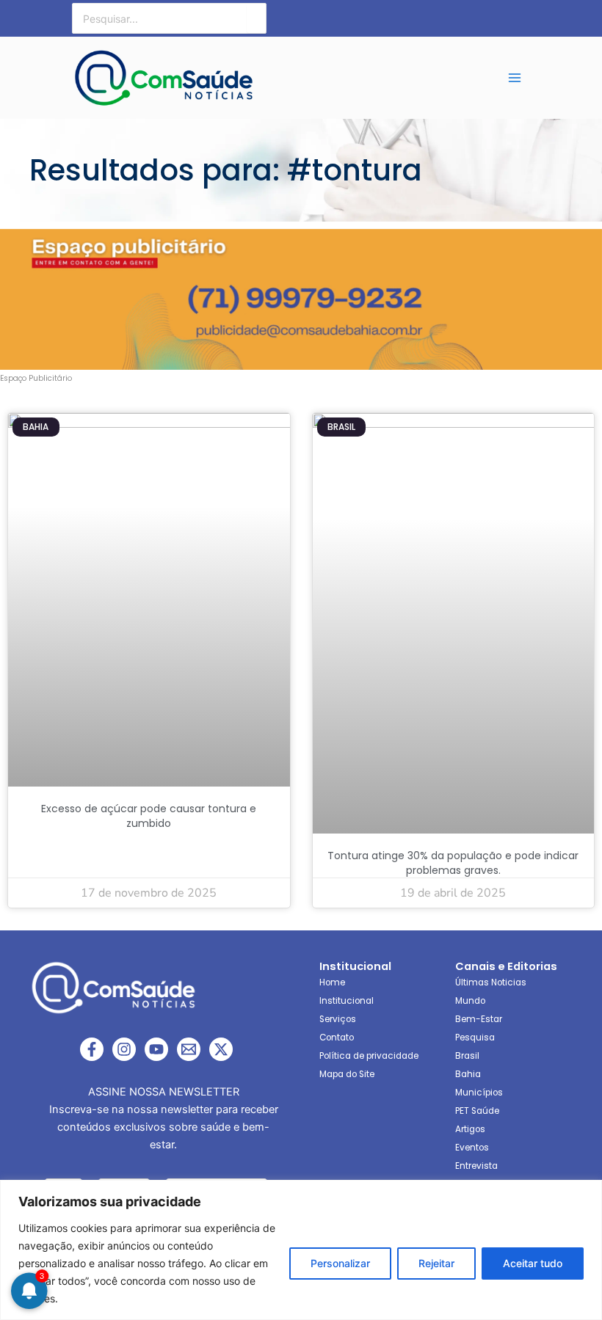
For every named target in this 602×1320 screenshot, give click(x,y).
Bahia (468, 1074)
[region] (301, 1250)
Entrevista (476, 1166)
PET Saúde (477, 1111)
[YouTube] (156, 1049)
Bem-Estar (478, 1019)
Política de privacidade (368, 1056)
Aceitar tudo (532, 1263)
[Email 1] (188, 1049)
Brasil (467, 1056)
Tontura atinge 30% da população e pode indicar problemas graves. (453, 863)
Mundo (470, 1001)
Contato (336, 1037)
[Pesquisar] (256, 18)
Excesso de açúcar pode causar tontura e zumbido (148, 816)
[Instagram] (124, 1049)
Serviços (337, 1019)
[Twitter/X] (221, 1049)
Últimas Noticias (490, 982)
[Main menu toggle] (514, 77)
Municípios (479, 1092)
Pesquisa (475, 1037)
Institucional (346, 1001)
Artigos (470, 1129)
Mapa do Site (346, 1074)
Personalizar (340, 1263)
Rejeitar (436, 1263)
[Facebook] (92, 1049)
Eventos (472, 1147)
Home (332, 982)
